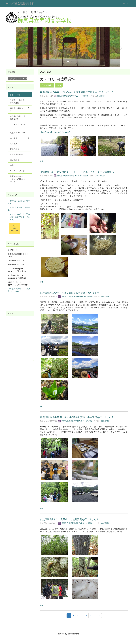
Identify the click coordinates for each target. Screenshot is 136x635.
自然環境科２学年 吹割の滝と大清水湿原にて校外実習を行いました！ (78, 92)
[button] (15, 47)
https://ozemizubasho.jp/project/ (55, 132)
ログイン (126, 3)
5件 (58, 85)
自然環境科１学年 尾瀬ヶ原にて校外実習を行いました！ (71, 292)
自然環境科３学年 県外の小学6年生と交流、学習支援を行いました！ (77, 417)
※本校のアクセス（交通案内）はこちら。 (19, 289)
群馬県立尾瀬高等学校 (22, 3)
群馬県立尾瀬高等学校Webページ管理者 (72, 96)
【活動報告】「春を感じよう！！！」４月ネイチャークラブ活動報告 (77, 171)
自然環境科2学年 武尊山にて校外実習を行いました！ (69, 519)
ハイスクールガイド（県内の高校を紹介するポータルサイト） (19, 217)
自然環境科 (101, 96)
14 (43, 406)
